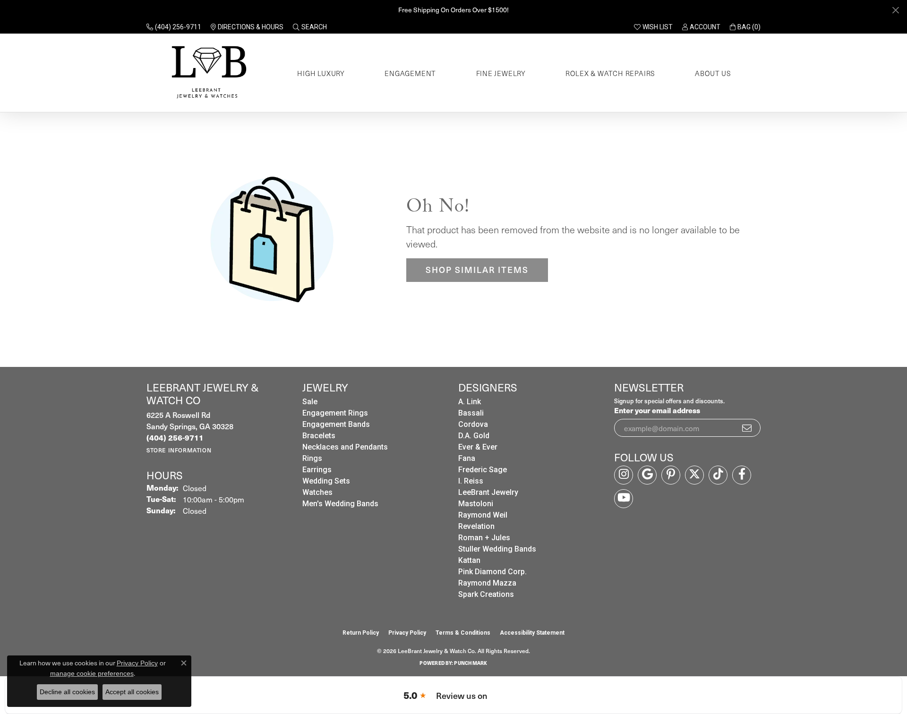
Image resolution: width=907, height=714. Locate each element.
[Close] (895, 10)
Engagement (410, 73)
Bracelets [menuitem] (318, 435)
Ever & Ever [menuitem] (477, 446)
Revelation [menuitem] (476, 526)
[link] (173, 27)
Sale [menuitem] (309, 401)
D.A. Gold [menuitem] (473, 435)
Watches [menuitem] (317, 492)
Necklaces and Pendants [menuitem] (345, 446)
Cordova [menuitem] (473, 424)
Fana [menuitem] (466, 458)
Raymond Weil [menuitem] (482, 514)
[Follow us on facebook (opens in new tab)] (741, 475)
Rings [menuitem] (312, 458)
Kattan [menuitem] (469, 560)
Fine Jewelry (501, 73)
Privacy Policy (407, 632)
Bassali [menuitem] (471, 412)
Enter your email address (657, 410)
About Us (713, 73)
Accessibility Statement (532, 632)
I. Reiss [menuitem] (470, 480)
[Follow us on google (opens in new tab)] (647, 475)
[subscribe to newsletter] (747, 427)
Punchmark (470, 663)
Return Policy (360, 632)
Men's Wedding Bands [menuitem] (340, 503)
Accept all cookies (132, 692)
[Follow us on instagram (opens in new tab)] (623, 475)
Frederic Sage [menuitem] (482, 469)
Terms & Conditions (463, 632)
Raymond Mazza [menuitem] (487, 582)
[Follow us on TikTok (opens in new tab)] (718, 475)
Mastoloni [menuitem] (475, 503)
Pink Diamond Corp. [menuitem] (492, 571)
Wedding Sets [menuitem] (326, 480)
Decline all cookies (67, 692)
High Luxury (321, 73)
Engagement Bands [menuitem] (336, 424)
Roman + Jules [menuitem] (484, 537)
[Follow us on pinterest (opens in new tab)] (670, 475)
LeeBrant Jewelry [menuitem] (488, 492)
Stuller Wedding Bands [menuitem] (497, 548)
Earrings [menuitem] (317, 469)
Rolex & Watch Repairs (610, 73)
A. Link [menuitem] (469, 401)
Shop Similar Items (477, 269)
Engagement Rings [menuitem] (335, 412)
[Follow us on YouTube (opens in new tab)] (623, 498)
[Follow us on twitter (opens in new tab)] (694, 475)
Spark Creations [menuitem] (486, 594)
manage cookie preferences (92, 673)
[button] (310, 27)
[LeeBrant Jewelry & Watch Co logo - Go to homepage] (207, 73)
